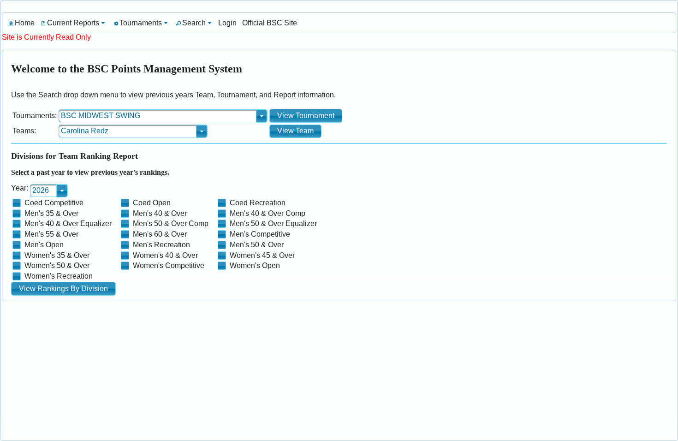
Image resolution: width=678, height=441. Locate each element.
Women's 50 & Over (56, 265)
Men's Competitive (260, 234)
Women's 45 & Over (262, 255)
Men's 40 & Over (160, 213)
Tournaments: (34, 115)
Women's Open (255, 265)
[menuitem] (21, 23)
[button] (305, 116)
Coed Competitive (53, 203)
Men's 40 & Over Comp (267, 213)
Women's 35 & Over (56, 255)
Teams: (24, 131)
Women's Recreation (58, 276)
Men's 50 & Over (257, 245)
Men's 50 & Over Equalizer (273, 223)
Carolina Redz (84, 131)
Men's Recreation (161, 245)
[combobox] (163, 115)
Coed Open (152, 203)
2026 (40, 190)
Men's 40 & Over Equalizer (68, 223)
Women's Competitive (168, 265)
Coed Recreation (257, 203)
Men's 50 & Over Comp (170, 223)
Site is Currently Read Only (46, 37)
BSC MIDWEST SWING (100, 115)
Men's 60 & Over (160, 234)
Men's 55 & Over (51, 234)
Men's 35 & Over (51, 213)
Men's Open (44, 245)
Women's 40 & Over (165, 255)
